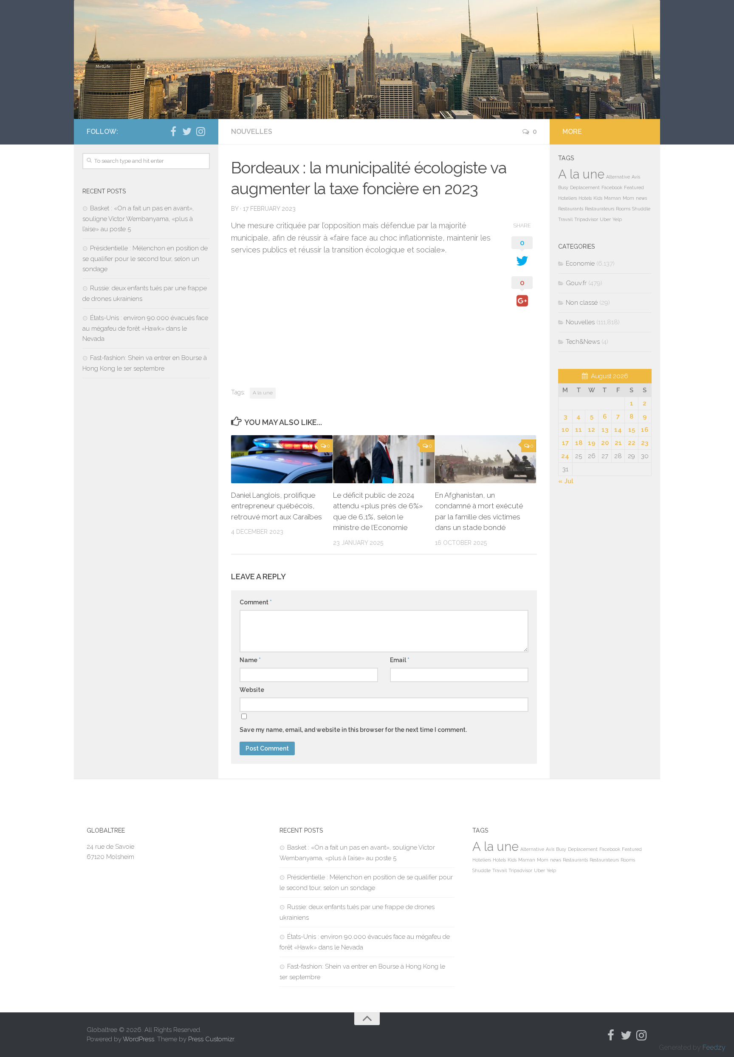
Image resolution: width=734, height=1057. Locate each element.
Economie (580, 263)
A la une (263, 393)
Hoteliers (567, 198)
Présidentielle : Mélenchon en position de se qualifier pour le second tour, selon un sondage (145, 258)
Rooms (623, 208)
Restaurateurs (599, 208)
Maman (612, 198)
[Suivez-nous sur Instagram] (200, 131)
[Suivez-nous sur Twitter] (187, 131)
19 (591, 443)
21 (618, 443)
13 (604, 430)
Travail (565, 219)
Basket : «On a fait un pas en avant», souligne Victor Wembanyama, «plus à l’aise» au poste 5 (138, 218)
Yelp (617, 219)
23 (644, 443)
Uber (605, 219)
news (641, 198)
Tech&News (583, 342)
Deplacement (585, 187)
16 (644, 430)
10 (565, 430)
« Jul (565, 481)
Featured (634, 187)
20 (605, 443)
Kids (597, 198)
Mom (628, 198)
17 (565, 443)
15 (631, 430)
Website (252, 689)
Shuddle (641, 208)
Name (250, 660)
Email (399, 660)
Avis (636, 176)
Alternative (618, 176)
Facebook (611, 187)
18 (578, 443)
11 (578, 430)
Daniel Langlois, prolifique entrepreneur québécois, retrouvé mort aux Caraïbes (276, 506)
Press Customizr (211, 1039)
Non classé (582, 302)
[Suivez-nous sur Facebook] (173, 131)
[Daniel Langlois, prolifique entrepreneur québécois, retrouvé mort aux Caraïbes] (282, 459)
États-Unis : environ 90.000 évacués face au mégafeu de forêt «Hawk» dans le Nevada (145, 328)
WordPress (138, 1039)
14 (618, 430)
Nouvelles (251, 132)
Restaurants (570, 208)
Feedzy (714, 1047)
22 (631, 443)
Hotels (585, 198)
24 (565, 456)
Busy (563, 187)
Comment (256, 602)
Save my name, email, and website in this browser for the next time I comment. (353, 729)
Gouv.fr (576, 283)
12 (591, 430)
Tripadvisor (586, 219)
